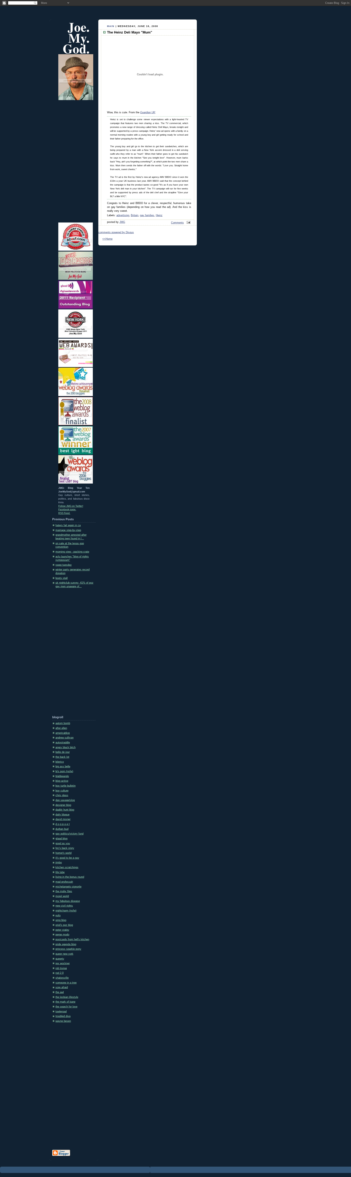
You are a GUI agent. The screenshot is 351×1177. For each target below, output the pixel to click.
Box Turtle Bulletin (65, 785)
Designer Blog (63, 805)
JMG (122, 222)
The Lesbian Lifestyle (66, 997)
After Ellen (61, 728)
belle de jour (62, 752)
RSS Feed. (64, 513)
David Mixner (62, 819)
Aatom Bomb (62, 723)
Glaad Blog (61, 838)
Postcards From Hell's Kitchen (72, 939)
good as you (62, 843)
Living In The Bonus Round (69, 877)
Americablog (62, 733)
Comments (177, 222)
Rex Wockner (62, 963)
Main (111, 26)
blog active (61, 781)
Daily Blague (62, 814)
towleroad (61, 1011)
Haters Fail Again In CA (68, 525)
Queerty (59, 958)
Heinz (159, 215)
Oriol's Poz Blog (64, 925)
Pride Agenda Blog (65, 944)
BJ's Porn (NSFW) (64, 771)
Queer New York (64, 953)
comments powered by (116, 232)
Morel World (62, 896)
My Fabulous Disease (67, 901)
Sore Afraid (61, 987)
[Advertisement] (68, 653)
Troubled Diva (62, 1016)
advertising (122, 215)
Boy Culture (61, 790)
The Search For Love (66, 1006)
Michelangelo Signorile (68, 886)
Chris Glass (61, 795)
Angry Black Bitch (65, 747)
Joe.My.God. (76, 37)
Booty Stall (61, 578)
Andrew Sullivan (64, 737)
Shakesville (62, 977)
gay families (147, 215)
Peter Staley (62, 930)
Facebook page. (67, 509)
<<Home (107, 239)
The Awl (59, 992)
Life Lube (60, 872)
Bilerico (59, 761)
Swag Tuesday (63, 565)
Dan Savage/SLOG (65, 800)
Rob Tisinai (61, 968)
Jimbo (58, 862)
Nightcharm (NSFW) (65, 910)
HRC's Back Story (64, 848)
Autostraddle (62, 742)
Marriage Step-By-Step (68, 530)
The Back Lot (62, 757)
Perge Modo (62, 934)
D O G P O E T (62, 824)
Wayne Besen (63, 1021)
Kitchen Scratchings (66, 867)
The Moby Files (63, 891)
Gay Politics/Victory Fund (69, 833)
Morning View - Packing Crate (72, 551)
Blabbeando (62, 776)
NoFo (58, 915)
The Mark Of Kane (65, 1001)
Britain (134, 215)
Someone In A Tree (66, 982)
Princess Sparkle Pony (68, 949)
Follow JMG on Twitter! (70, 506)
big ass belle (62, 766)
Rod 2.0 (59, 973)
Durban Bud (61, 829)
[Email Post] (188, 222)
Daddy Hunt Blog (64, 809)
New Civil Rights (64, 905)
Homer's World (63, 853)
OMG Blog (60, 920)
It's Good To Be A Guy (67, 857)
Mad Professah (64, 881)
